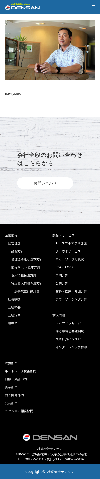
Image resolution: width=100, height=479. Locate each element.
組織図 (11, 323)
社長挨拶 (13, 299)
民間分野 (60, 275)
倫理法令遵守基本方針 (24, 259)
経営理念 (13, 243)
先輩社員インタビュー (69, 339)
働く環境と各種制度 (68, 331)
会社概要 (13, 307)
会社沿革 (13, 315)
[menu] (93, 7)
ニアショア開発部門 (19, 411)
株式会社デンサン (61, 471)
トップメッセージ (66, 323)
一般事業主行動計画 (22, 291)
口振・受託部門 (16, 379)
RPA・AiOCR (62, 267)
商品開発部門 (14, 395)
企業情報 (11, 235)
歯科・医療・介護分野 (69, 291)
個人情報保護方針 (20, 275)
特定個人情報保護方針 (24, 283)
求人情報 (58, 315)
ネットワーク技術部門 (20, 371)
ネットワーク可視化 (68, 259)
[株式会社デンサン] (22, 6)
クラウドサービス (66, 251)
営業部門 (11, 387)
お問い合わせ (45, 183)
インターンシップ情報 (69, 347)
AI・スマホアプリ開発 (69, 243)
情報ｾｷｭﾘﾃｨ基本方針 (22, 267)
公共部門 (11, 403)
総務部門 (11, 363)
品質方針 (14, 251)
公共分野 (60, 283)
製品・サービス (63, 235)
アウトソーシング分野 (69, 299)
